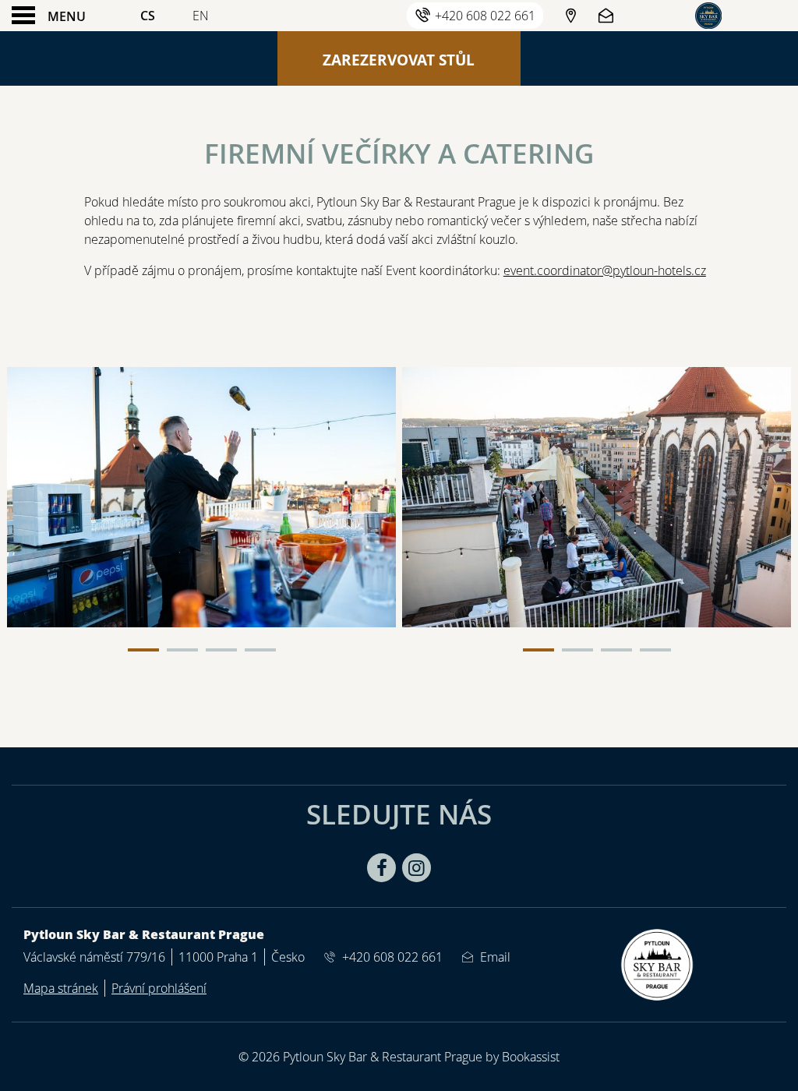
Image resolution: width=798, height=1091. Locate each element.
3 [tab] (221, 650)
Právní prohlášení (159, 988)
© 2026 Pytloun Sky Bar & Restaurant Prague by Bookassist (399, 1056)
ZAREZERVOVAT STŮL (399, 59)
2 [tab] (182, 650)
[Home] (708, 15)
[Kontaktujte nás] (608, 15)
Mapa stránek (60, 988)
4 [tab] (260, 650)
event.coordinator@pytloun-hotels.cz (604, 270)
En (200, 15)
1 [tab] (143, 650)
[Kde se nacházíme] (570, 15)
